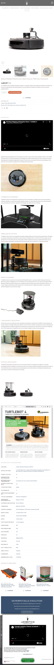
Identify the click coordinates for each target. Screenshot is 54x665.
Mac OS (17, 503)
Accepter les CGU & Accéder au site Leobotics (28, 660)
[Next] (50, 38)
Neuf (17, 547)
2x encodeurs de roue (20, 480)
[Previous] (4, 38)
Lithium (17, 487)
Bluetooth (18, 506)
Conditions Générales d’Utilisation (46, 659)
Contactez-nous (11, 657)
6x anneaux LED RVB (34, 509)
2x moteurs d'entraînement (31, 480)
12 (16, 477)
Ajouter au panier (14, 92)
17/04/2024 (18, 557)
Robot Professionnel (25, 8)
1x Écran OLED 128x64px (21, 515)
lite (25, 105)
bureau (13, 105)
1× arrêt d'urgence (20, 522)
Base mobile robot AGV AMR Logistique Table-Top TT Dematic (44, 585)
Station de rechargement (21, 496)
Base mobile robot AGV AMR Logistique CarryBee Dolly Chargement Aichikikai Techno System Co (27, 585)
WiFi (24, 506)
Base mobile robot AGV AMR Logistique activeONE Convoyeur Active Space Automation (8, 585)
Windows (22, 503)
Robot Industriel (35, 8)
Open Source (17, 105)
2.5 (16, 493)
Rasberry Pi (18, 499)
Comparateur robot (14, 8)
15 (16, 474)
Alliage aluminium (19, 538)
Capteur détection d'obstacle (22, 466)
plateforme (22, 105)
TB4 (8, 105)
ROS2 (6, 105)
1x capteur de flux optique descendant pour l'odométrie (37, 470)
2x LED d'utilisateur (20, 509)
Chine (17, 544)
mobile (11, 105)
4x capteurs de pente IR (27, 471)
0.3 (16, 484)
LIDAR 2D (31, 466)
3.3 (16, 534)
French (7, 661)
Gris (17, 541)
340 (17, 525)
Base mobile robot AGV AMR (46, 8)
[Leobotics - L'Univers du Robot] (27, 3)
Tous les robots (5, 8)
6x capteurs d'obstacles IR (38, 471)
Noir (19, 541)
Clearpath (18, 550)
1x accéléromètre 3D (20, 470)
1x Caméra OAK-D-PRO (21, 512)
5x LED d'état (27, 509)
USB (22, 506)
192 (17, 531)
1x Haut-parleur (19, 518)
